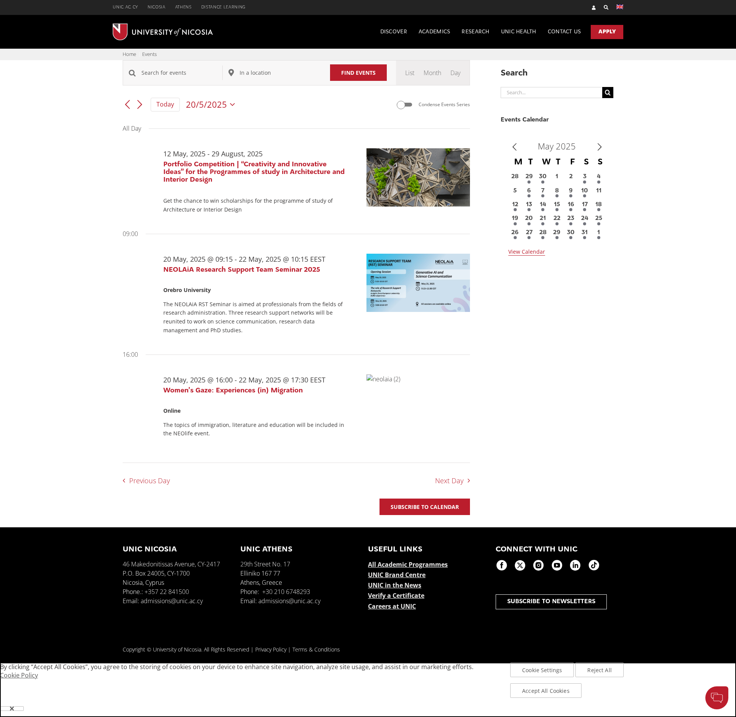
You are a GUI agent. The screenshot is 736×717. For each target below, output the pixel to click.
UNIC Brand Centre (397, 575)
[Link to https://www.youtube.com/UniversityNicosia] (557, 565)
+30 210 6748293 (286, 591)
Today (165, 104)
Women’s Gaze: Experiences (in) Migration (233, 390)
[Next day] (140, 105)
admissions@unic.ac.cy (172, 601)
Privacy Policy (270, 649)
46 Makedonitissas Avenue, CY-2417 (171, 564)
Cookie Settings (542, 670)
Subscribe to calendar (425, 507)
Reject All (599, 670)
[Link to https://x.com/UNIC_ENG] (520, 565)
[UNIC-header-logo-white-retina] (163, 26)
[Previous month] (514, 147)
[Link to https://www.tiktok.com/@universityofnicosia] (594, 565)
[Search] (602, 7)
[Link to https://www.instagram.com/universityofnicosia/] (538, 565)
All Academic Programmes (408, 564)
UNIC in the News (394, 585)
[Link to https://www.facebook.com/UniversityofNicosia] (502, 565)
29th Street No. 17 (265, 564)
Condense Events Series (444, 105)
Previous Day (149, 480)
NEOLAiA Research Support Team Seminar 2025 (241, 270)
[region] (368, 690)
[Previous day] (127, 105)
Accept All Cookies (546, 690)
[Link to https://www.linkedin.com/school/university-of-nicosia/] (575, 565)
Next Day (449, 480)
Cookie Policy (19, 675)
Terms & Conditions (316, 649)
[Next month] (599, 147)
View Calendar (526, 251)
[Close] (12, 708)
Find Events (358, 72)
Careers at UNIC (392, 606)
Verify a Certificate (396, 595)
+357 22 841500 (167, 591)
